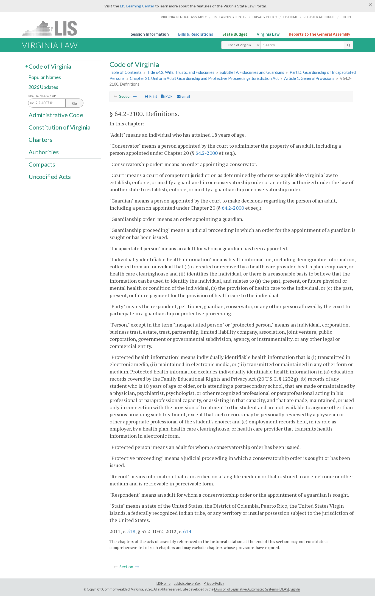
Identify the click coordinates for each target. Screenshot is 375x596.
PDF (168, 96)
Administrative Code (56, 114)
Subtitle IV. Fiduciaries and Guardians (252, 72)
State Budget (234, 34)
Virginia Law (268, 34)
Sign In (295, 589)
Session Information (150, 34)
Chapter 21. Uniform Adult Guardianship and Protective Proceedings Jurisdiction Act (204, 78)
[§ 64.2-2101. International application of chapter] (135, 96)
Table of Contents (126, 72)
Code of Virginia (50, 66)
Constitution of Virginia (59, 127)
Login (346, 17)
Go (74, 103)
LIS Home (163, 583)
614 (187, 531)
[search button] (348, 45)
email (185, 96)
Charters (40, 139)
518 (131, 531)
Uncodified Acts (50, 176)
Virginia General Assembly (184, 17)
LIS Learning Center (137, 6)
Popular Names (44, 77)
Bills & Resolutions (195, 34)
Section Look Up (42, 95)
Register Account (319, 17)
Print (152, 96)
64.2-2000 (206, 153)
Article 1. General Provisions (309, 78)
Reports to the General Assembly (319, 34)
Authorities (44, 152)
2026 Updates (43, 87)
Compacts (42, 164)
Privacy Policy (265, 17)
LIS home (290, 17)
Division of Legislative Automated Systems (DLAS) (251, 589)
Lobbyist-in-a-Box (187, 583)
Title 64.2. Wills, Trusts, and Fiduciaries (180, 72)
